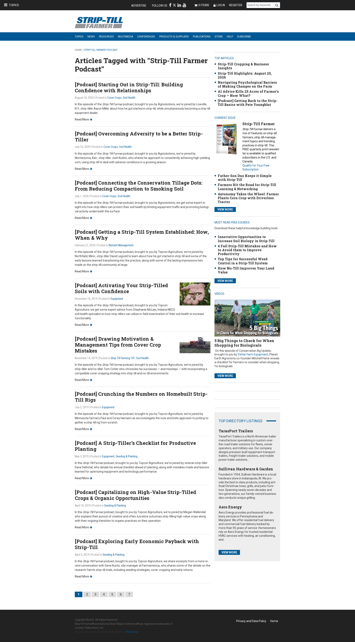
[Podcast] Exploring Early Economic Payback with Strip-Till (137, 544)
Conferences (146, 36)
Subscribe (244, 36)
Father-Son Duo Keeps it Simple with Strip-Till (245, 178)
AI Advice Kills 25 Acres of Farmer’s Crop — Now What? (248, 93)
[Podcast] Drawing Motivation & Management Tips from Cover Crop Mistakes (118, 344)
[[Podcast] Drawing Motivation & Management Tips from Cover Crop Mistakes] (195, 344)
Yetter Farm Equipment (253, 354)
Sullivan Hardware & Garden (246, 468)
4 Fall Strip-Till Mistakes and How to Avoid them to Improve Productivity (247, 250)
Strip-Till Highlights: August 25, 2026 (245, 75)
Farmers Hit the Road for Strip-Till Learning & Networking (247, 187)
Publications (202, 36)
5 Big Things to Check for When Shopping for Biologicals (244, 343)
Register (235, 5)
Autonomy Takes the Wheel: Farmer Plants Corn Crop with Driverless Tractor (248, 198)
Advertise (138, 5)
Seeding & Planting (126, 456)
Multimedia (125, 36)
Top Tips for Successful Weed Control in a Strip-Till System (243, 261)
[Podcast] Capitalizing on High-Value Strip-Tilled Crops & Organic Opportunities (135, 495)
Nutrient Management (121, 245)
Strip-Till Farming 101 (123, 358)
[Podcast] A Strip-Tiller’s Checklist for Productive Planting (135, 446)
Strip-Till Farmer (258, 123)
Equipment (117, 298)
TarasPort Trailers (236, 430)
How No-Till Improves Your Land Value (246, 270)
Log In (221, 5)
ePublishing (131, 631)
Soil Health (129, 97)
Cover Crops (114, 97)
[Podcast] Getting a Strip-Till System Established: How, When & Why (142, 235)
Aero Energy (230, 506)
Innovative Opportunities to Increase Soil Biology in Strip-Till (246, 239)
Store (219, 36)
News (91, 36)
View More (225, 209)
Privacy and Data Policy (251, 621)
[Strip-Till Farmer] (226, 139)
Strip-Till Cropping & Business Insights (243, 66)
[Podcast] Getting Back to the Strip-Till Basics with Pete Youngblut (247, 102)
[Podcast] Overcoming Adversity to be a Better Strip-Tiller (139, 136)
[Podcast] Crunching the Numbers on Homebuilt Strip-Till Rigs (141, 397)
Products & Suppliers (174, 36)
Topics (14, 5)
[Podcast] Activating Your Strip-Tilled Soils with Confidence (121, 288)
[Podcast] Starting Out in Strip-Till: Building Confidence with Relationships (129, 87)
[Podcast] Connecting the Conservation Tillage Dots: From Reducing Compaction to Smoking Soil (138, 185)
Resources (106, 36)
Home (78, 50)
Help (230, 36)
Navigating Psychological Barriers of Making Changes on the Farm (247, 84)
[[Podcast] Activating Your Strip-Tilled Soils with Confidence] (195, 294)
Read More (82, 119)
